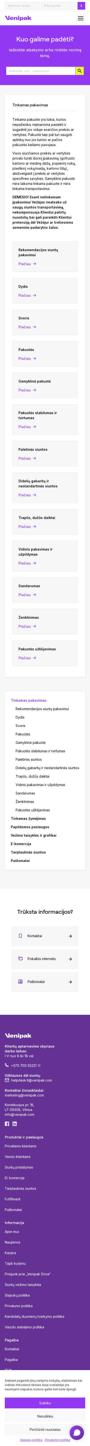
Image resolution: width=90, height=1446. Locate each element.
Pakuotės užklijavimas (33, 810)
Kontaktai (35, 936)
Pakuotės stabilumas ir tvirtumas (40, 751)
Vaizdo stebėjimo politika (24, 1327)
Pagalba (11, 1360)
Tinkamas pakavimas (29, 700)
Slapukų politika (31, 1440)
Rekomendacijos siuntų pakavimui (42, 709)
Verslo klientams (17, 1157)
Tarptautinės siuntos (28, 852)
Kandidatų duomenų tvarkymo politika (34, 1316)
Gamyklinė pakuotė (31, 742)
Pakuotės (23, 734)
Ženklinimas (25, 802)
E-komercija (21, 844)
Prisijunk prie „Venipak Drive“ (28, 1274)
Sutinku (45, 1403)
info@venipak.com (19, 1114)
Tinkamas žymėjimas (28, 818)
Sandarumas (25, 793)
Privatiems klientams (20, 1146)
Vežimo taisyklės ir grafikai (33, 835)
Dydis (20, 717)
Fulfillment (12, 1199)
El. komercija (14, 1178)
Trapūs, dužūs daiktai (32, 776)
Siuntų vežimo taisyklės (23, 1285)
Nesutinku (45, 1416)
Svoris (20, 726)
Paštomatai (20, 861)
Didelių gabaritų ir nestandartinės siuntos (47, 768)
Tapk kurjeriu (15, 1263)
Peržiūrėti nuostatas (45, 1429)
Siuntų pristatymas (19, 1167)
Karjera (10, 1253)
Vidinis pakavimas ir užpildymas (40, 785)
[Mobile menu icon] (80, 18)
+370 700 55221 (23, 1065)
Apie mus (12, 1232)
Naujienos (12, 1242)
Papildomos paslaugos (30, 827)
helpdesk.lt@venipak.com (31, 1080)
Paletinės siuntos (29, 759)
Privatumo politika (57, 1440)
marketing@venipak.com (24, 1095)
